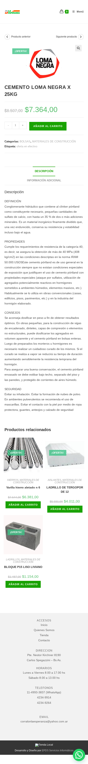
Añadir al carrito (47, 126)
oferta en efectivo (27, 146)
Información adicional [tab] (44, 180)
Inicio (44, 625)
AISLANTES (54, 480)
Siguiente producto (66, 36)
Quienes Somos (44, 630)
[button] (78, 48)
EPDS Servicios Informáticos (57, 750)
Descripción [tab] (44, 171)
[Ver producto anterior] (7, 37)
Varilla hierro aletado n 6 (23, 487)
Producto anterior (20, 36)
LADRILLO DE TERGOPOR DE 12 (64, 489)
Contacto (44, 640)
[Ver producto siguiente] (81, 37)
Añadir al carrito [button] (23, 504)
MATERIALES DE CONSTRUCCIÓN (54, 141)
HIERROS (12, 480)
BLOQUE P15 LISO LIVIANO (23, 567)
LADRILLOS (13, 559)
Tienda (44, 635)
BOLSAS (25, 141)
